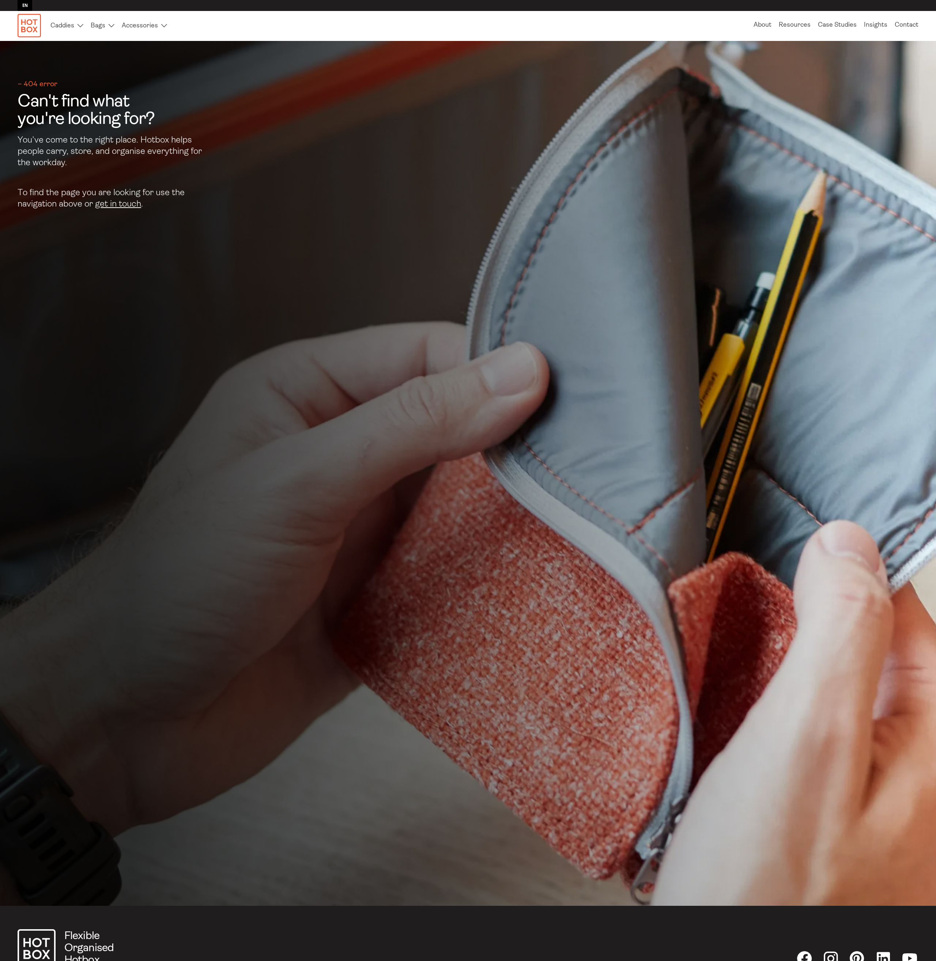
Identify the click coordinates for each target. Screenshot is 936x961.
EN (25, 5)
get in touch (118, 204)
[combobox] (25, 5)
